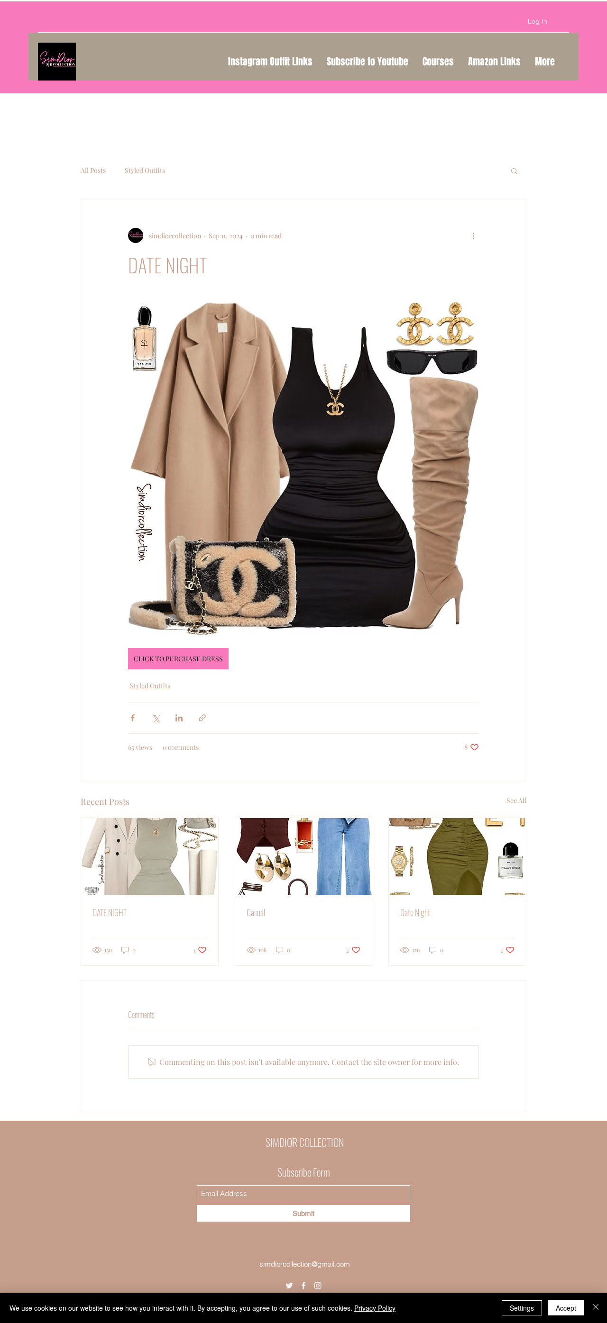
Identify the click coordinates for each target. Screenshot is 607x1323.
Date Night (415, 912)
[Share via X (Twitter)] (155, 717)
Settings (522, 1308)
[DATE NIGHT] (149, 856)
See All (516, 800)
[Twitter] (289, 1285)
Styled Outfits (145, 170)
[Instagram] (317, 1285)
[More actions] (473, 235)
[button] (514, 170)
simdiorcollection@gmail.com (304, 1264)
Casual (256, 912)
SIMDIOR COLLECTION (305, 1142)
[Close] (595, 1307)
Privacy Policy (374, 1308)
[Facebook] (303, 1285)
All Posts (93, 170)
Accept (566, 1308)
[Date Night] (457, 856)
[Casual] (303, 856)
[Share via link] (202, 717)
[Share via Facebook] (132, 717)
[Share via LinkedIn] (179, 717)
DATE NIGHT (109, 912)
